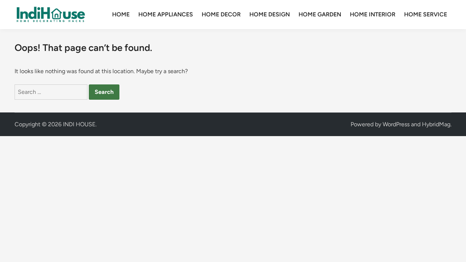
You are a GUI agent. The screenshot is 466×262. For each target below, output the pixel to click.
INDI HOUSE (79, 124)
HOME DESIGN (269, 14)
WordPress (396, 124)
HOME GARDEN (320, 14)
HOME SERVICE (425, 14)
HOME (121, 14)
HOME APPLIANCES (165, 14)
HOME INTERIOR (372, 14)
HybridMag (436, 124)
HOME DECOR (221, 14)
